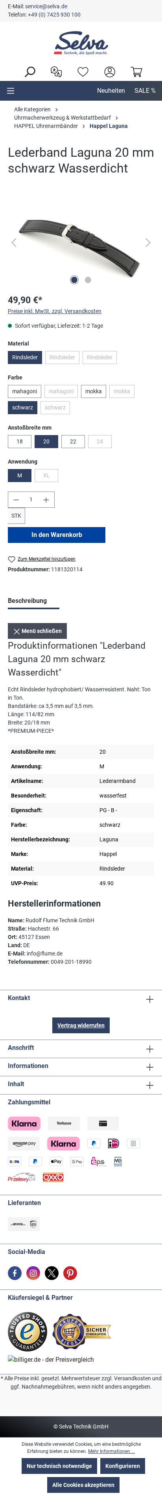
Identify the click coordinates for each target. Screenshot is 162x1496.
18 (20, 441)
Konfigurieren (122, 1466)
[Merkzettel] (81, 71)
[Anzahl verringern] (16, 500)
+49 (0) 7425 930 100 (54, 14)
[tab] (33, 601)
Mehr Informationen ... (111, 1451)
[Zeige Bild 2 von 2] (88, 280)
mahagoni (24, 391)
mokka (93, 391)
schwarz (22, 407)
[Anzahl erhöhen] (46, 500)
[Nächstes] (148, 242)
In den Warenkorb (56, 535)
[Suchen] (27, 71)
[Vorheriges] (14, 242)
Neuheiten (111, 90)
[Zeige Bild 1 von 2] (74, 280)
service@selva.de (46, 6)
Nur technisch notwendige (59, 1466)
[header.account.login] (107, 71)
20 (46, 441)
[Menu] (10, 91)
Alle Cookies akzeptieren (83, 1485)
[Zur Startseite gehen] (81, 43)
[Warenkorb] (134, 71)
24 (104, 443)
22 (73, 441)
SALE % (145, 90)
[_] (81, 242)
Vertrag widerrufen (81, 1025)
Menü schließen (41, 631)
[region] (81, 242)
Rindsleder (25, 357)
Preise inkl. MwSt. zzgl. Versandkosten (54, 311)
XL (50, 477)
